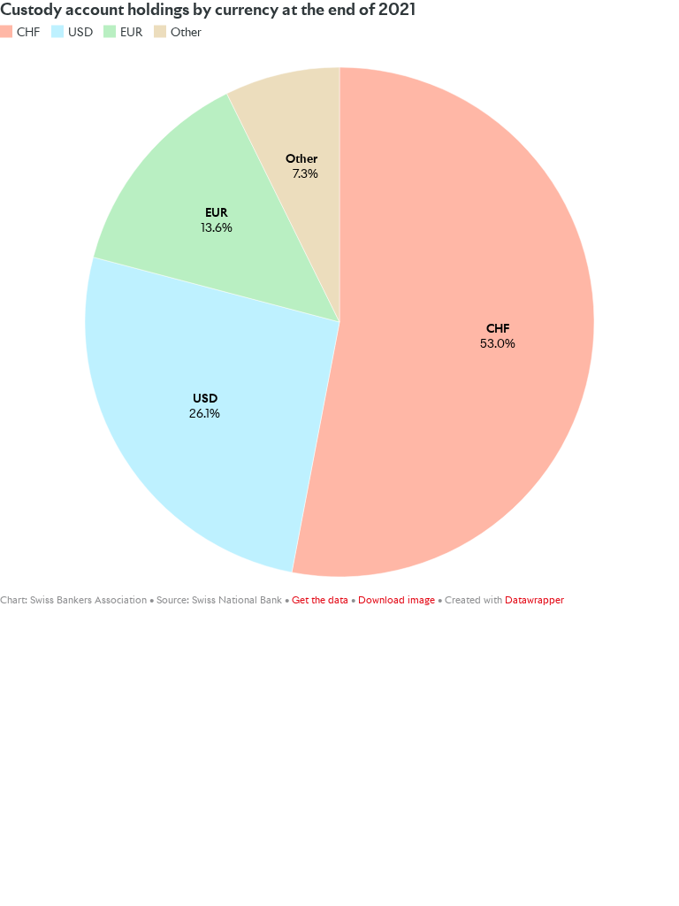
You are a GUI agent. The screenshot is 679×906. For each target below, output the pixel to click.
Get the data (320, 600)
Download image (396, 600)
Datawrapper (534, 600)
